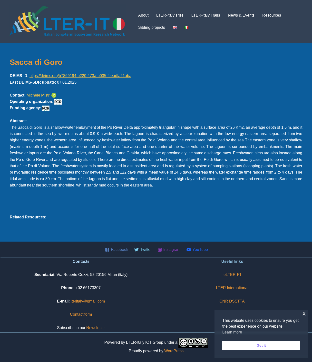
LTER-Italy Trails (205, 15)
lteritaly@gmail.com (88, 301)
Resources (271, 15)
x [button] (304, 313)
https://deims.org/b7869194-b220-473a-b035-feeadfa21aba (80, 76)
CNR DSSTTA (232, 301)
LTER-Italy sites (170, 15)
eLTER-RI (232, 275)
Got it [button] (261, 345)
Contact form (81, 314)
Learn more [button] (232, 332)
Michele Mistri (38, 95)
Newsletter (95, 328)
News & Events (241, 15)
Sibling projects (151, 27)
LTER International (232, 288)
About (143, 15)
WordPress (174, 351)
